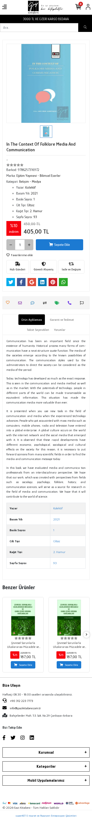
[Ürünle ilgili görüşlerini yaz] (33, 303)
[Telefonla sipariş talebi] (70, 303)
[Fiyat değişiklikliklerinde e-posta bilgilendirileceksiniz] (58, 303)
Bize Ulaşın (11, 685)
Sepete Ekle (62, 245)
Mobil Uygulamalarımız (46, 780)
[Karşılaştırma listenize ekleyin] (46, 303)
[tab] (31, 319)
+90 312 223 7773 (21, 701)
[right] (86, 634)
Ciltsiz (56, 541)
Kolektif (58, 508)
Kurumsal (46, 752)
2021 (56, 519)
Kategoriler (46, 766)
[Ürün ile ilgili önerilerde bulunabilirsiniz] (83, 303)
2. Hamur (59, 552)
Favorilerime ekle (21, 255)
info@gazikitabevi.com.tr (25, 708)
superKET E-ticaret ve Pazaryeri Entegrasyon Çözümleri (46, 815)
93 (55, 563)
